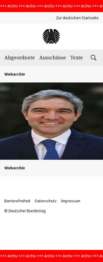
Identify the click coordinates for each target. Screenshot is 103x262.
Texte (76, 57)
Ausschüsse (52, 57)
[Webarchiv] (51, 36)
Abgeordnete (19, 57)
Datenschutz (46, 200)
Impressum (70, 200)
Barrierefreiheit (17, 200)
